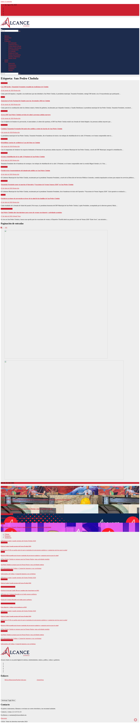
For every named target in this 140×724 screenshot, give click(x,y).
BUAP (3, 523)
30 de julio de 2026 (7, 160)
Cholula (3, 195)
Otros (6, 61)
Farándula (11, 68)
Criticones (8, 41)
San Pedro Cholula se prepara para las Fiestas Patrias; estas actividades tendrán (26, 509)
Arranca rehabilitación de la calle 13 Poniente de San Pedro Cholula (23, 156)
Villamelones (12, 67)
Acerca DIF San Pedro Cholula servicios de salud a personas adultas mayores (26, 115)
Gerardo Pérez (18, 522)
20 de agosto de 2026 (7, 104)
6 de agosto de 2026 (7, 132)
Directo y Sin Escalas (14, 48)
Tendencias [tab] (8, 537)
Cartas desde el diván (14, 46)
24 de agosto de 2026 (7, 90)
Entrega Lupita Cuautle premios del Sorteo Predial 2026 (19, 490)
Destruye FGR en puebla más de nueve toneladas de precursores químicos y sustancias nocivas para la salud (35, 499)
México (7, 36)
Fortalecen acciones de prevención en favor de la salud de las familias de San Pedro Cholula (30, 198)
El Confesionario (13, 49)
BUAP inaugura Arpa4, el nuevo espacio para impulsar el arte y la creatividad (26, 527)
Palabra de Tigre (13, 53)
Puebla (7, 39)
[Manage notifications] (135, 719)
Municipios (8, 37)
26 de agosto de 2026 (7, 494)
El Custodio (12, 51)
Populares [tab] (7, 536)
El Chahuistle (12, 43)
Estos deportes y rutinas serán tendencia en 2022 (14, 607)
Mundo (10, 70)
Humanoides (12, 65)
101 (6, 227)
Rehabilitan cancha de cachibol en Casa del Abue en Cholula (20, 142)
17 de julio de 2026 (7, 216)
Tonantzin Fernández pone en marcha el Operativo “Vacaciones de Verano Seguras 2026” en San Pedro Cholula (37, 184)
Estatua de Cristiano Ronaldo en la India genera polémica (16, 599)
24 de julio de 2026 (7, 174)
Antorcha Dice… (13, 44)
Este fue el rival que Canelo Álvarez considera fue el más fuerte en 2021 (20, 590)
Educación (11, 63)
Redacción (17, 90)
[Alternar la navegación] (1, 29)
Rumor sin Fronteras (14, 55)
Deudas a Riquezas (14, 56)
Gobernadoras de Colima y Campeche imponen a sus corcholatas (22, 518)
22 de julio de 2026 (7, 188)
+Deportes (4, 587)
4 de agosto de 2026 (7, 146)
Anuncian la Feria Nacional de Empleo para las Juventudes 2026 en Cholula (25, 101)
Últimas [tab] (7, 534)
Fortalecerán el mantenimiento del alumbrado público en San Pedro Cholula (25, 170)
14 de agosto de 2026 (7, 118)
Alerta (6, 60)
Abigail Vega (17, 216)
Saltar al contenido (6, 1)
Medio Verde (12, 58)
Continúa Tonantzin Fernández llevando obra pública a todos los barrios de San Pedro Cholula (31, 129)
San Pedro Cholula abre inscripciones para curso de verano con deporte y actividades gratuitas (31, 212)
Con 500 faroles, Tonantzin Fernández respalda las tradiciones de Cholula (24, 87)
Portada (10, 209)
